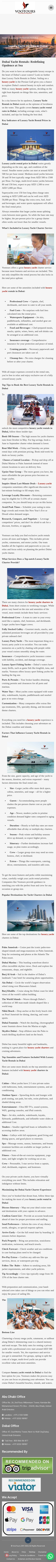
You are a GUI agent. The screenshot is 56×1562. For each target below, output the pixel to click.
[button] (50, 1556)
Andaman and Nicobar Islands (29, 1559)
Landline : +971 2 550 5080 (16, 1415)
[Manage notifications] (7, 1555)
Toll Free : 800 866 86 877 (16, 1440)
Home (5, 38)
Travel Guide (43, 1555)
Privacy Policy (12, 1555)
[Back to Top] (28, 1540)
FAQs (24, 1552)
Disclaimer (42, 1552)
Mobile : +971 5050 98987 (16, 1418)
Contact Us (11, 1559)
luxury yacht (29, 1070)
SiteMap (32, 1552)
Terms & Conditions (27, 1555)
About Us (15, 1552)
